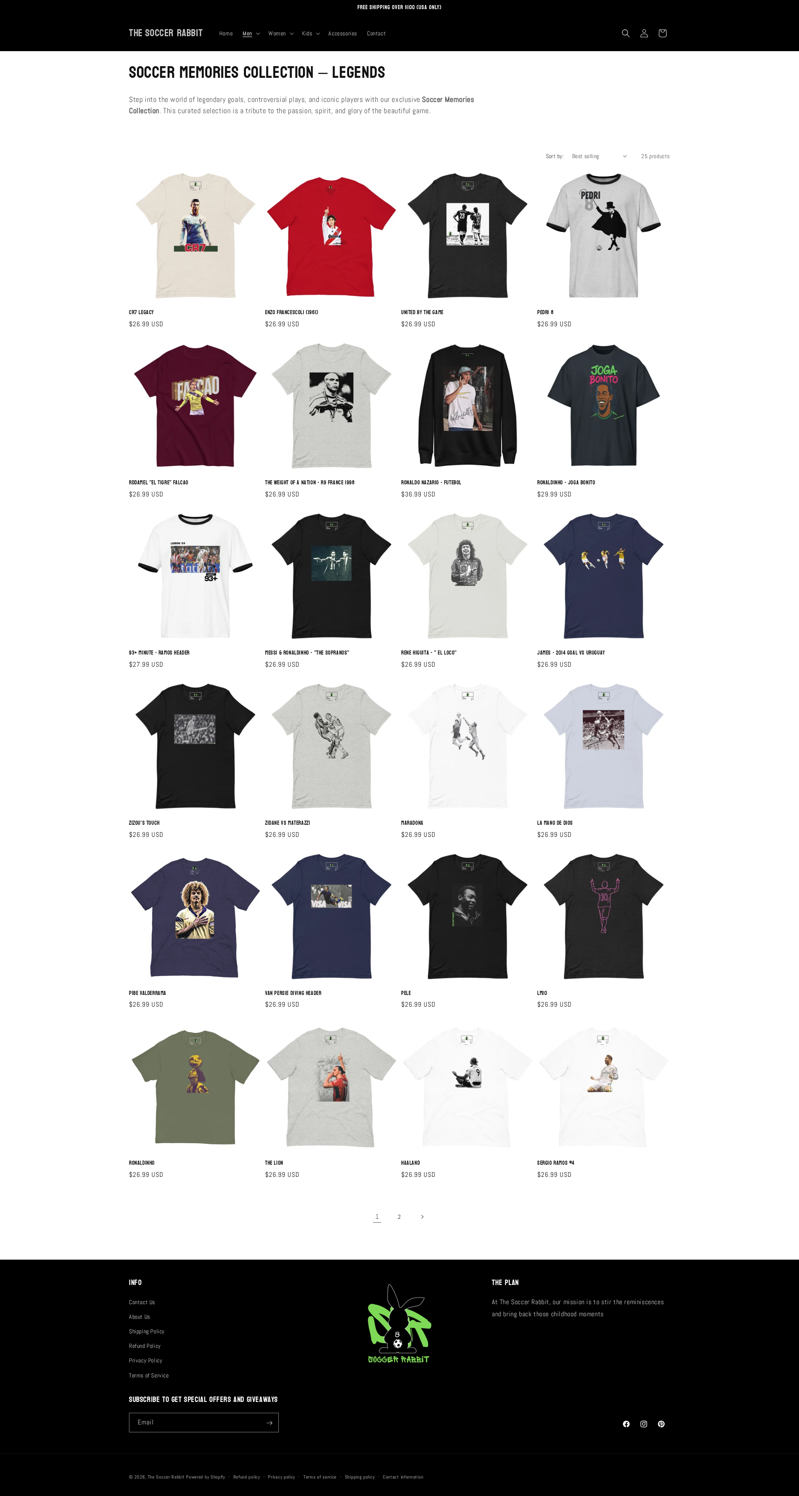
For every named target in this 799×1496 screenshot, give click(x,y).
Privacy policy (281, 1476)
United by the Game (422, 312)
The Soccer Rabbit (166, 1477)
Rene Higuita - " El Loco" (429, 653)
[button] (250, 33)
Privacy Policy (145, 1360)
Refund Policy (145, 1346)
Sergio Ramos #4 (556, 1163)
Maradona (412, 823)
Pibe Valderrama (147, 993)
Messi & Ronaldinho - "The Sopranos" (307, 653)
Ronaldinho (142, 1163)
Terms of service (320, 1476)
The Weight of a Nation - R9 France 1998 (310, 482)
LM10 (542, 993)
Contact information (403, 1476)
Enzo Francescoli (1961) (291, 312)
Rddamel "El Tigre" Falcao (159, 482)
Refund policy (246, 1476)
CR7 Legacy (141, 312)
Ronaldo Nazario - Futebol (431, 482)
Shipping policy (360, 1476)
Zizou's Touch (144, 823)
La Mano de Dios (555, 823)
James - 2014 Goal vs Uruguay (571, 653)
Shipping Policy (147, 1331)
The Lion (274, 1163)
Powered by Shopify (205, 1477)
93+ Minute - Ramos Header (159, 653)
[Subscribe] (269, 1423)
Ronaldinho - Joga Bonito (566, 482)
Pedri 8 (545, 312)
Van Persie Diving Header (293, 993)
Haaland (410, 1163)
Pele (406, 993)
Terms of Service (149, 1375)
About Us (139, 1316)
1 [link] (377, 1216)
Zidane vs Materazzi (287, 823)
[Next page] (422, 1217)
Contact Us (142, 1301)
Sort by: (555, 156)
